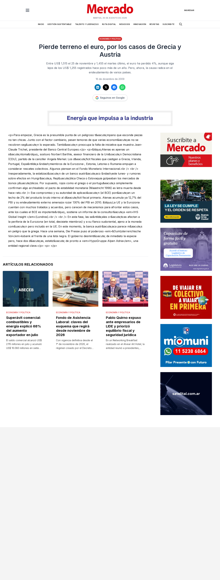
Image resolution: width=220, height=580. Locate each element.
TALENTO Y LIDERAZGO (87, 24)
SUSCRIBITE (168, 24)
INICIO (41, 24)
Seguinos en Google (112, 97)
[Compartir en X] (106, 87)
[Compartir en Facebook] (114, 87)
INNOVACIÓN (139, 24)
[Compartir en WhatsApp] (122, 87)
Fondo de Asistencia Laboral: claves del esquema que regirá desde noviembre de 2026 (73, 326)
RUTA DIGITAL (109, 24)
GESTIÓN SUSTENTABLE (59, 24)
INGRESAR (189, 10)
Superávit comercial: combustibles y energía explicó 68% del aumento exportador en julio (23, 326)
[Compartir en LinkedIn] (98, 87)
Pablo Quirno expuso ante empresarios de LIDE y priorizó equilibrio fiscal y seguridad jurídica (123, 326)
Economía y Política (110, 39)
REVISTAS (154, 24)
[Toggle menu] (27, 10)
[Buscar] (181, 24)
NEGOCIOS (124, 24)
